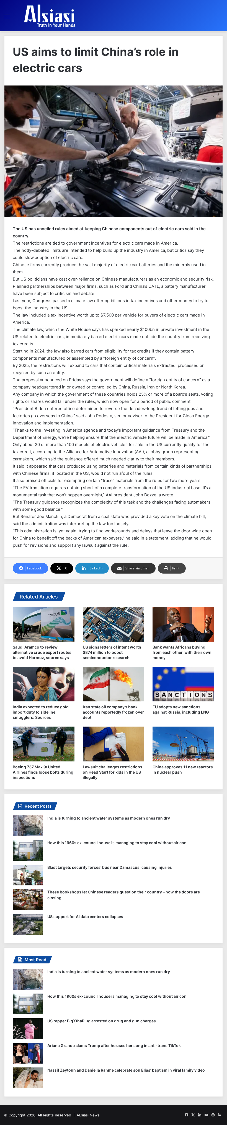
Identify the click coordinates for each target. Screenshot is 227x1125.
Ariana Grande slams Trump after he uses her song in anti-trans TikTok (114, 1045)
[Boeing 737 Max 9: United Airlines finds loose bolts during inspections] (43, 744)
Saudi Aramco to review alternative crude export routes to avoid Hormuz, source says (42, 652)
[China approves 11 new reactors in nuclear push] (183, 744)
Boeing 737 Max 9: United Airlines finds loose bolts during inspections (43, 772)
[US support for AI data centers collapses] (28, 924)
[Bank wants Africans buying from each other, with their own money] (183, 624)
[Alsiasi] (49, 15)
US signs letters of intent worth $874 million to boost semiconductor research (112, 652)
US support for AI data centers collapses (85, 916)
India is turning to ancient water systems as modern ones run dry (108, 818)
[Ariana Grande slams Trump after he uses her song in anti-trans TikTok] (28, 1053)
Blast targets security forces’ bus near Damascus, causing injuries (109, 867)
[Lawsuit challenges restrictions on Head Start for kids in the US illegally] (114, 744)
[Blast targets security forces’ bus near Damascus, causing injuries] (28, 875)
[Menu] (7, 18)
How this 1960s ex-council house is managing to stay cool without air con (117, 842)
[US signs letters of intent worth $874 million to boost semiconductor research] (114, 624)
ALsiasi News (88, 1115)
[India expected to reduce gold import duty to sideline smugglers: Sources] (43, 684)
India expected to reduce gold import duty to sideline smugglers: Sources (41, 712)
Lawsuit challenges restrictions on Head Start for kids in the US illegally (112, 772)
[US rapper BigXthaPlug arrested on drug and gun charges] (28, 1028)
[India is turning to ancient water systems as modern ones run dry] (28, 825)
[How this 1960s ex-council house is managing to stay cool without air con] (28, 850)
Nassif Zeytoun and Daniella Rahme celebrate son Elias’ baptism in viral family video (126, 1070)
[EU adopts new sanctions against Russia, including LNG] (183, 684)
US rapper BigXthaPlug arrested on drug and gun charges (101, 1020)
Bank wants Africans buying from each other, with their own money (182, 652)
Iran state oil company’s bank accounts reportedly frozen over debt (113, 712)
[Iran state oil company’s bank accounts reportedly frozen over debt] (114, 684)
